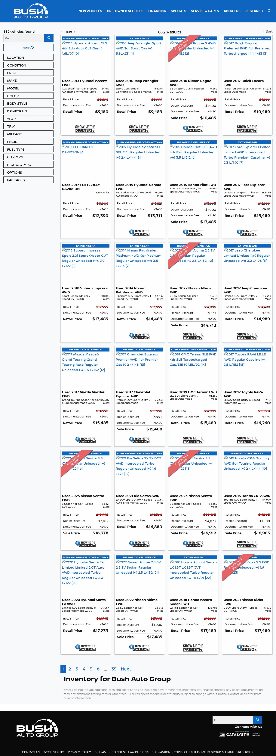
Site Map (101, 752)
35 (114, 669)
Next (126, 669)
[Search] (49, 38)
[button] (90, 11)
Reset (27, 47)
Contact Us (31, 752)
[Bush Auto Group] (31, 10)
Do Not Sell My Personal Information (141, 752)
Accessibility (54, 752)
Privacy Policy (80, 752)
